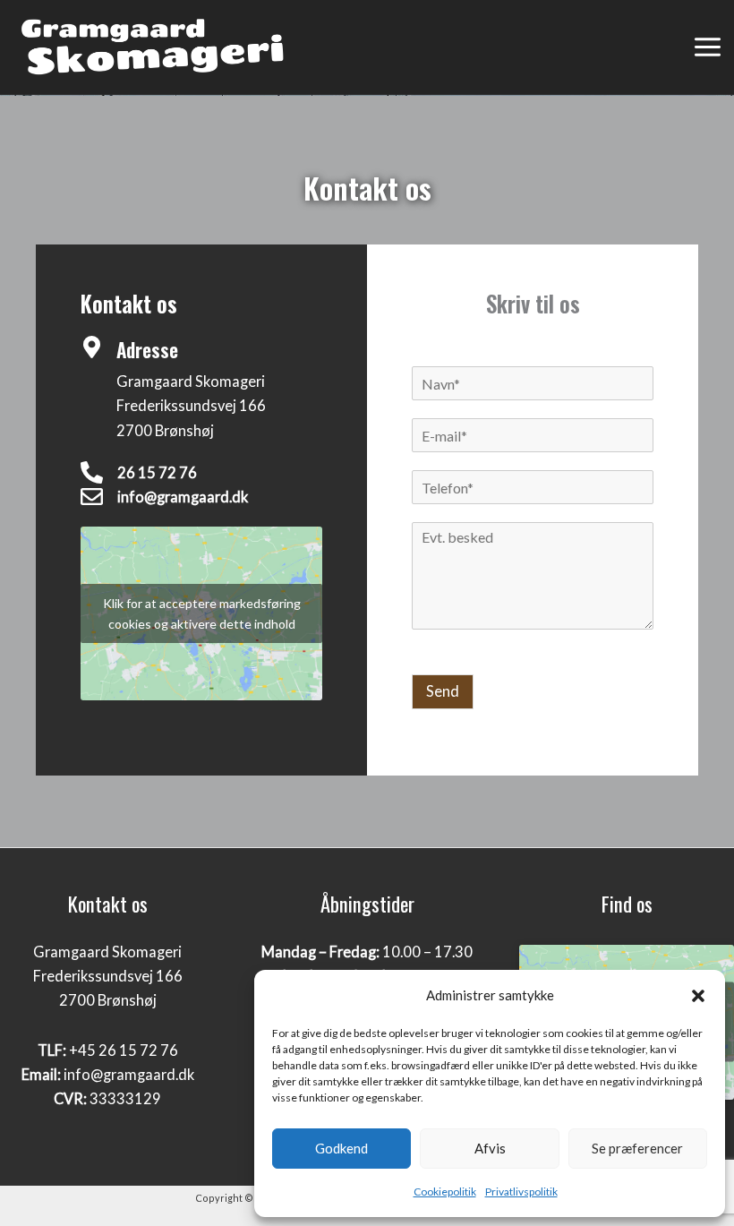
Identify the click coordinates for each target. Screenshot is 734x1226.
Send (442, 690)
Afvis (490, 1148)
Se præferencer (637, 1148)
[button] (698, 995)
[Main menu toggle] (707, 47)
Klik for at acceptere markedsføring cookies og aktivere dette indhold (202, 613)
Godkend (341, 1148)
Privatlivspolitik (521, 1191)
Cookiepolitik (445, 1191)
